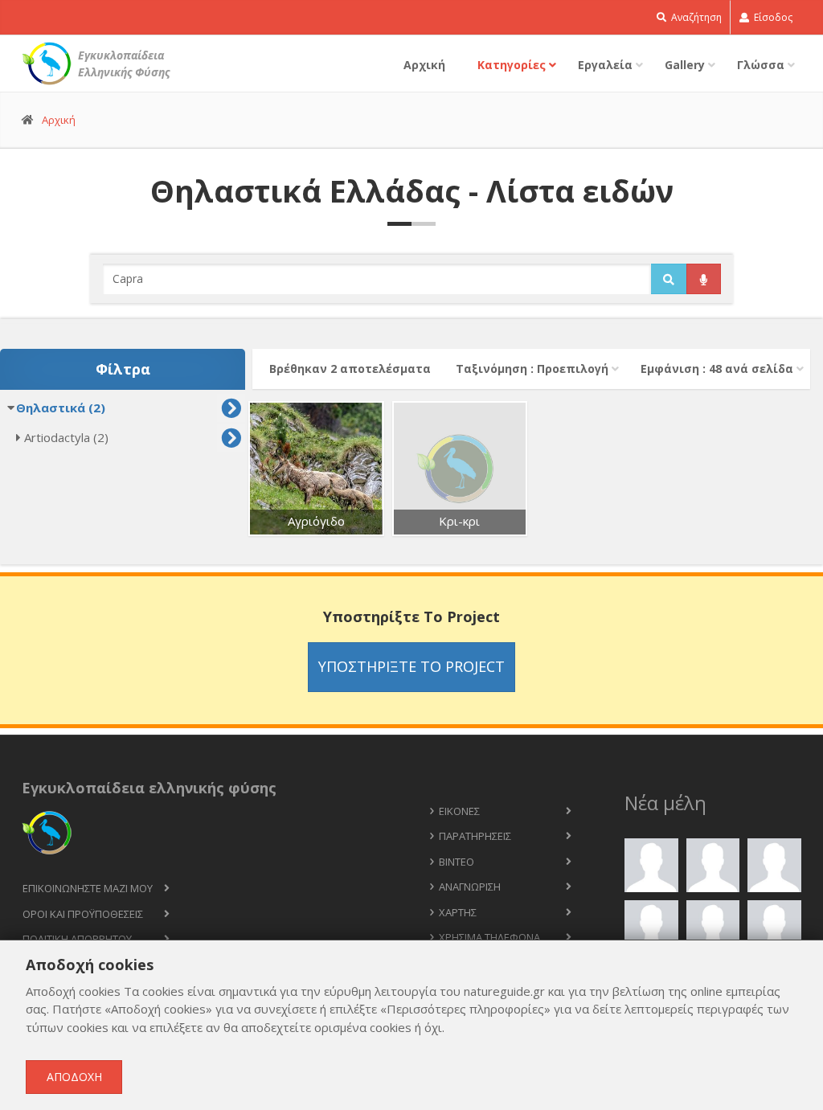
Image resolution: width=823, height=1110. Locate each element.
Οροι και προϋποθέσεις (83, 914)
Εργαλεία (605, 64)
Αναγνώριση (470, 886)
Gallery (685, 64)
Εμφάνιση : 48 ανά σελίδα (717, 368)
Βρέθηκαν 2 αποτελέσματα (350, 368)
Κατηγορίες (511, 64)
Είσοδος (771, 17)
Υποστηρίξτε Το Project (411, 666)
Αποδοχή (74, 1076)
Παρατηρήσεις (475, 836)
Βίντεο (456, 861)
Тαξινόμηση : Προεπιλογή (532, 368)
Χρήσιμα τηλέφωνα (489, 937)
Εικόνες (459, 811)
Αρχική (424, 64)
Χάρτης (458, 912)
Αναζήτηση (695, 17)
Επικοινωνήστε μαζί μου (88, 888)
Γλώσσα (760, 64)
